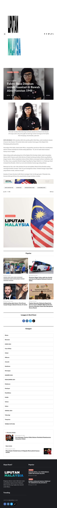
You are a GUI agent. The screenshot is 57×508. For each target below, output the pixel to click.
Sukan (31, 479)
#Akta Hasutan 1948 (9, 187)
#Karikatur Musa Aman (29, 187)
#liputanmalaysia (41, 187)
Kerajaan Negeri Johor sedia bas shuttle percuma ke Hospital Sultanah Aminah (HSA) (40, 279)
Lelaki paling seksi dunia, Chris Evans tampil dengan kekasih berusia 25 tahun (15, 304)
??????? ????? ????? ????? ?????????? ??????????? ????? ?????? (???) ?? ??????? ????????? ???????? (13, 279)
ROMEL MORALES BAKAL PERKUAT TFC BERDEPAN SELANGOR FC (39, 482)
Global (31, 469)
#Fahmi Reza (18, 187)
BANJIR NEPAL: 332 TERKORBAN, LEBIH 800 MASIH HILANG (39, 472)
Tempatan (10, 72)
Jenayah (16, 72)
